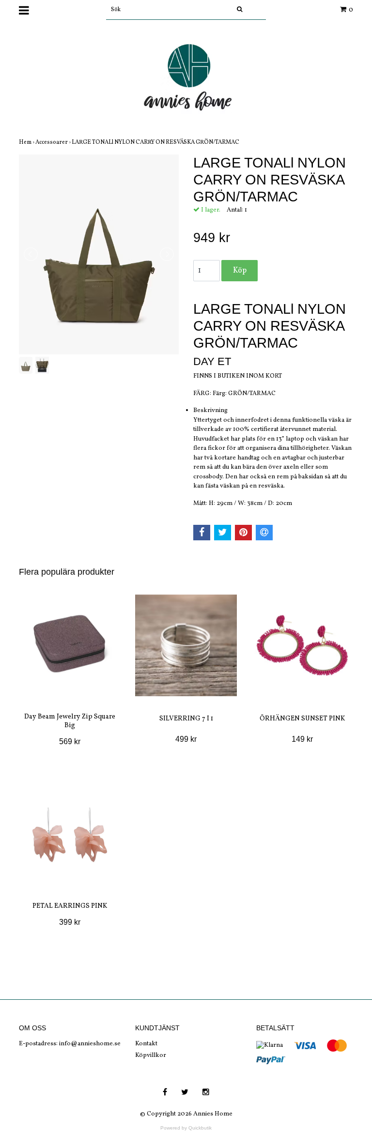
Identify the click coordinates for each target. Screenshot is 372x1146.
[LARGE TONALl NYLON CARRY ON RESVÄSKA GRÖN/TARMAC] (99, 254)
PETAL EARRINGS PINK (69, 906)
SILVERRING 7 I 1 (186, 718)
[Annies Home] (186, 80)
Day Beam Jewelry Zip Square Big (69, 721)
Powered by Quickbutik (186, 1128)
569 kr (69, 741)
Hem (27, 142)
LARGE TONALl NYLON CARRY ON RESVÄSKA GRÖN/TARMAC (156, 142)
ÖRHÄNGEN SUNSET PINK (302, 718)
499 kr (186, 739)
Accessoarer (53, 142)
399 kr (69, 922)
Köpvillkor (150, 1055)
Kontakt (146, 1043)
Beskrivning (210, 410)
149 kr (302, 739)
